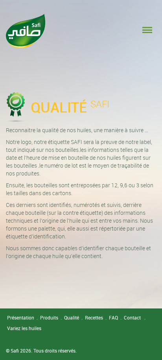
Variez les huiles (24, 328)
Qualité (71, 317)
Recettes (94, 317)
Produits (49, 317)
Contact (132, 317)
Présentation (20, 317)
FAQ (113, 317)
